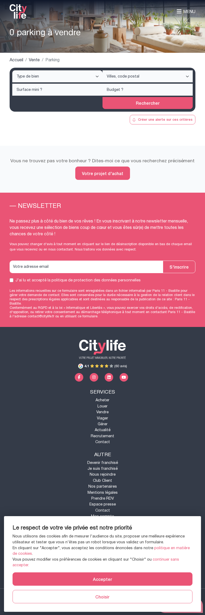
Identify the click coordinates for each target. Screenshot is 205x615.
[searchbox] (58, 77)
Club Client (102, 481)
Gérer (103, 424)
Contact (102, 442)
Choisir (102, 596)
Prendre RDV (102, 498)
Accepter (102, 579)
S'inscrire (179, 267)
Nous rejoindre (103, 474)
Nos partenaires (102, 486)
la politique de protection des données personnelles (94, 280)
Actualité (103, 430)
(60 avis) (105, 366)
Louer (102, 406)
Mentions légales (103, 492)
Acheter (102, 400)
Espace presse (102, 504)
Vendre (102, 412)
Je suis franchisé (103, 469)
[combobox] (57, 76)
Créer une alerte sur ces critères (165, 119)
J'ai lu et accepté (78, 280)
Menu (189, 12)
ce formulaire (87, 316)
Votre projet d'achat (102, 173)
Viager (102, 418)
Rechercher (148, 103)
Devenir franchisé (102, 463)
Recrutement (102, 436)
